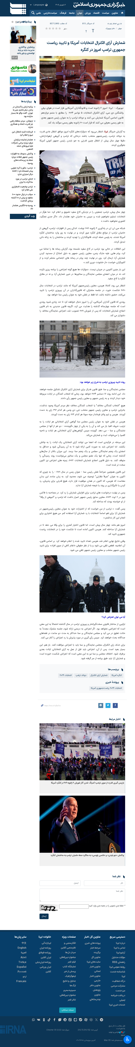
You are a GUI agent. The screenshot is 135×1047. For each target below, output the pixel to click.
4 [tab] (13, 22)
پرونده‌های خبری (92, 943)
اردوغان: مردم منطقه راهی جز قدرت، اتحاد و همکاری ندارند (21, 124)
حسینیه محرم (69, 990)
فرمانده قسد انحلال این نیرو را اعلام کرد (22, 133)
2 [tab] (20, 22)
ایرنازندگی (46, 943)
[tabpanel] (23, 43)
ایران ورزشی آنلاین (45, 969)
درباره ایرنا (120, 943)
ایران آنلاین (46, 958)
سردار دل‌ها (70, 953)
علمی (38, 13)
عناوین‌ (115, 13)
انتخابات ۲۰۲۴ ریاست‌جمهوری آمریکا (106, 688)
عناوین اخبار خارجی (95, 978)
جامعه (72, 13)
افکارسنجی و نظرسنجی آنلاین (68, 945)
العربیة (23, 953)
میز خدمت (120, 991)
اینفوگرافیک (70, 976)
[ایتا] (70, 1020)
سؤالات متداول (118, 958)
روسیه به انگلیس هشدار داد (22, 207)
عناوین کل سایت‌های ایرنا (93, 959)
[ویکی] (38, 1020)
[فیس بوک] (54, 1020)
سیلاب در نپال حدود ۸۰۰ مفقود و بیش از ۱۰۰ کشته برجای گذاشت (22, 198)
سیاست (105, 13)
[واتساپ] (33, 1020)
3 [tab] (16, 22)
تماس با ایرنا (119, 948)
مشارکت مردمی (118, 986)
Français (21, 981)
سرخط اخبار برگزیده (95, 950)
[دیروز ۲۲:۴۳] (23, 34)
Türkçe (22, 962)
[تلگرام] (101, 1020)
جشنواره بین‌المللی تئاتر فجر (68, 997)
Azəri (23, 958)
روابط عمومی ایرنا (117, 967)
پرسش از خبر (70, 972)
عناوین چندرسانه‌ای (95, 997)
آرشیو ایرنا (120, 953)
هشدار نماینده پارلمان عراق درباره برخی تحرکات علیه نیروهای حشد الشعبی (22, 144)
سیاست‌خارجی (50, 13)
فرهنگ (63, 13)
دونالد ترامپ (81, 675)
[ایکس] (96, 1020)
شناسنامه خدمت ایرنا (117, 974)
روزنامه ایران (45, 948)
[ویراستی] (59, 1020)
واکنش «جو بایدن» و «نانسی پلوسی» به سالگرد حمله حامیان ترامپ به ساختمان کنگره (87, 855)
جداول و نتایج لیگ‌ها (69, 983)
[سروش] (65, 1020)
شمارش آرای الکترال (99, 675)
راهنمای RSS (118, 962)
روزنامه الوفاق (45, 953)
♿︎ (127, 1039)
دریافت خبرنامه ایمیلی (118, 998)
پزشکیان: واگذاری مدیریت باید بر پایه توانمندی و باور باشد (26, 50)
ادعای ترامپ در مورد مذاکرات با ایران (24, 180)
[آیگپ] (75, 1020)
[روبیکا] (91, 1020)
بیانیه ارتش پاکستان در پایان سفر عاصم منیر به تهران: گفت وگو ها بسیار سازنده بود (22, 111)
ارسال (44, 916)
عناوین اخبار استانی (95, 969)
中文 (24, 943)
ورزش (88, 13)
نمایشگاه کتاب (69, 967)
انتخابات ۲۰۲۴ (66, 675)
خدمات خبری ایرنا (117, 1005)
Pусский (22, 972)
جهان (79, 13)
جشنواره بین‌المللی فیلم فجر (68, 959)
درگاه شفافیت (118, 981)
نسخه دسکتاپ (67, 1010)
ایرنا (98, 5)
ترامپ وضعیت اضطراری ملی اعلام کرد (22, 188)
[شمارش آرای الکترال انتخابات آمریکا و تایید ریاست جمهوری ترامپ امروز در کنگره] (82, 80)
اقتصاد (96, 13)
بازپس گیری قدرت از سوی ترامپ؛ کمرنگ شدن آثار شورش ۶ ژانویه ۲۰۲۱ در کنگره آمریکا (87, 783)
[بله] (80, 1020)
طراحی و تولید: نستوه (116, 1033)
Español (21, 967)
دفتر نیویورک (110, 28)
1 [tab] (23, 22)
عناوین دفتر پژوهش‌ (95, 988)
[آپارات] (86, 1020)
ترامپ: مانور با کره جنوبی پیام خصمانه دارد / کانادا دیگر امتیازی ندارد (22, 171)
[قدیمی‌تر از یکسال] (82, 751)
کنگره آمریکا (117, 675)
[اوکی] (44, 1020)
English (22, 948)
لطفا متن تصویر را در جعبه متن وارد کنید (107, 905)
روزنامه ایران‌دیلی (43, 962)
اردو (24, 977)
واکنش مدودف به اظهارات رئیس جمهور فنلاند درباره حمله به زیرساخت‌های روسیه (22, 158)
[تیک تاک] (49, 1020)
